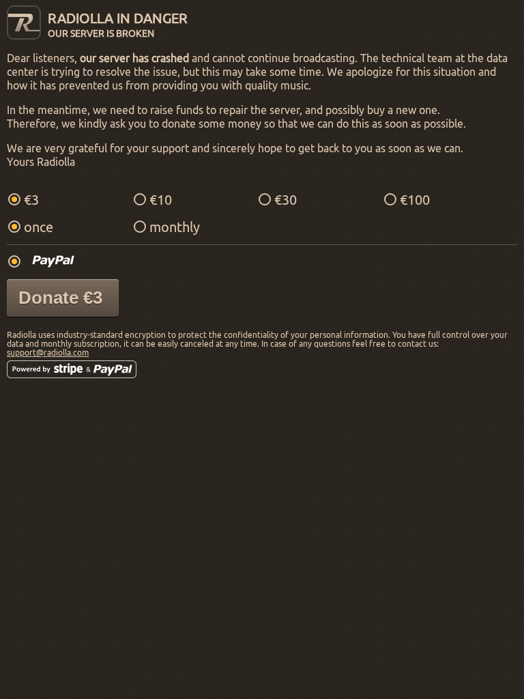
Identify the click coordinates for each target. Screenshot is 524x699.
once (38, 227)
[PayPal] (53, 261)
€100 (415, 200)
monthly (174, 227)
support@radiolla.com (48, 352)
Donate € (60, 297)
